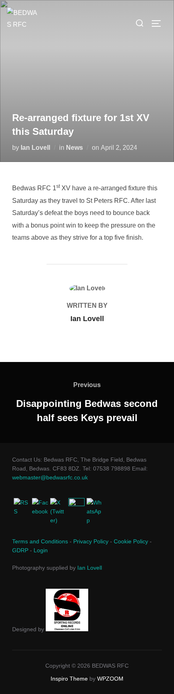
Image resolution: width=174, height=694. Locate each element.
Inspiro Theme (69, 678)
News (74, 147)
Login (41, 550)
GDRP (20, 550)
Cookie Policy (131, 541)
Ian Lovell (35, 147)
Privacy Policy (90, 541)
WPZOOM (110, 678)
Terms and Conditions (40, 541)
